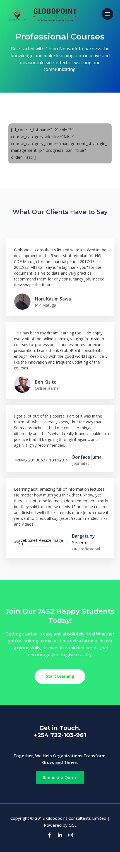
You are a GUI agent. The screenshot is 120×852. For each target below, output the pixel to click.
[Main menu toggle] (108, 14)
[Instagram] (70, 835)
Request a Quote (60, 777)
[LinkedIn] (60, 835)
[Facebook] (49, 835)
